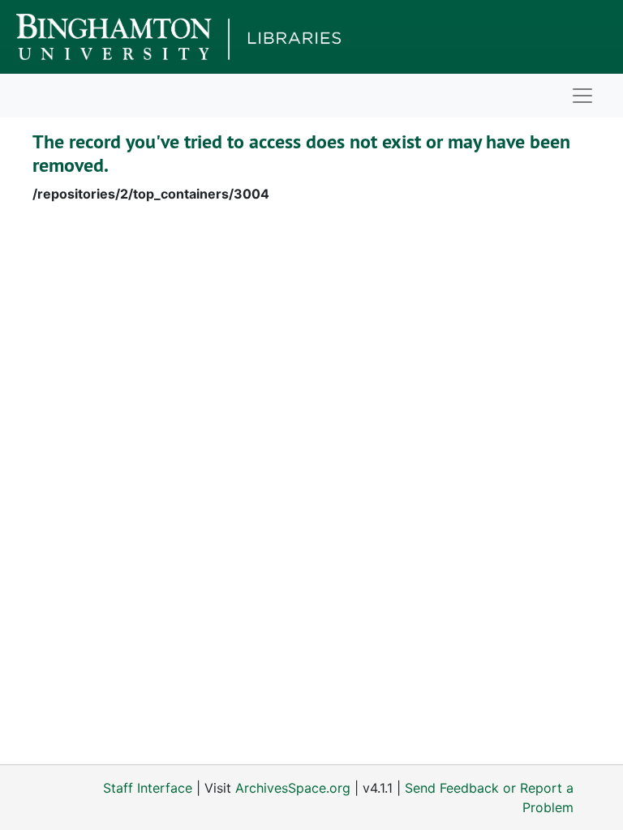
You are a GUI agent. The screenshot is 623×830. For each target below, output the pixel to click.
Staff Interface (147, 788)
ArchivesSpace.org (292, 788)
